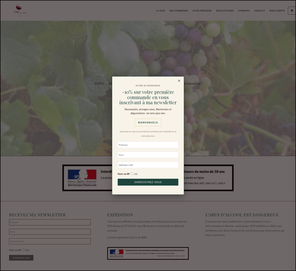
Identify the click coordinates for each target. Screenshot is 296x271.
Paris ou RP (124, 173)
